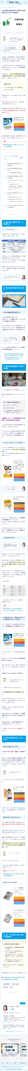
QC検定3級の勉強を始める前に (15, 169)
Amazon (17, 124)
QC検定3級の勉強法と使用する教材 (15, 177)
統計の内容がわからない (15, 197)
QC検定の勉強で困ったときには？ (15, 193)
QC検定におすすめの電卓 (16, 201)
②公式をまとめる (13, 184)
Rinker (20, 121)
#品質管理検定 (6, 984)
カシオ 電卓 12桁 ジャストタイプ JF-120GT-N (19, 912)
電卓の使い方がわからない (16, 199)
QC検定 (11, 7)
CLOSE (21, 158)
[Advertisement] (15, 996)
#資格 (11, 987)
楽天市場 (17, 126)
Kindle (16, 503)
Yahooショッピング (19, 129)
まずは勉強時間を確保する (16, 172)
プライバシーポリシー (15, 1066)
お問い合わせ (5, 1066)
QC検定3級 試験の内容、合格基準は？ (15, 164)
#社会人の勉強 (15, 984)
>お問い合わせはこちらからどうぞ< (14, 1031)
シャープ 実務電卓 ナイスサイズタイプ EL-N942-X (19, 889)
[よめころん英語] (14, 2)
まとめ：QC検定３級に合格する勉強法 (15, 206)
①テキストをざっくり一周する (16, 181)
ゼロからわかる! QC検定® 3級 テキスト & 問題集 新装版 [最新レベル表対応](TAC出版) (18, 465)
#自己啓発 (5, 987)
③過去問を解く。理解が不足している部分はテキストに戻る (16, 188)
